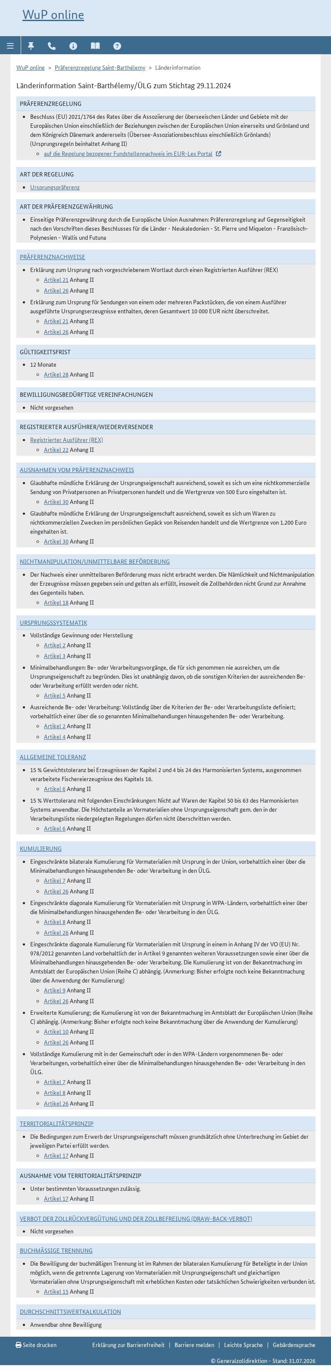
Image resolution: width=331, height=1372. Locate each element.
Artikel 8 (55, 921)
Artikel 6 (55, 788)
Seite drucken (39, 1344)
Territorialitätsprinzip (57, 1123)
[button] (10, 45)
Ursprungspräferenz (55, 186)
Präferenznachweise (52, 256)
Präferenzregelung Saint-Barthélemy (100, 67)
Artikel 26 (56, 290)
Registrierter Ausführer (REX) (66, 439)
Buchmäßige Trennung (56, 1250)
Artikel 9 (55, 990)
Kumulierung (41, 848)
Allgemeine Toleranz (53, 756)
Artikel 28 (56, 374)
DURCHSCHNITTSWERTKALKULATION (70, 1311)
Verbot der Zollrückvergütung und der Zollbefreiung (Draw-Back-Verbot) (136, 1218)
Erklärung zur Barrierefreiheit (128, 1344)
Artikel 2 (55, 644)
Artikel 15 (56, 1291)
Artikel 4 (55, 736)
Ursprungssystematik (53, 622)
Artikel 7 (55, 880)
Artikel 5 (55, 695)
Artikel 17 (56, 1155)
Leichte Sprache (243, 1344)
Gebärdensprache (294, 1344)
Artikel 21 (56, 279)
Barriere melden (194, 1344)
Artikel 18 (56, 602)
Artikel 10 (56, 1031)
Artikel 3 (55, 655)
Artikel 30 (56, 501)
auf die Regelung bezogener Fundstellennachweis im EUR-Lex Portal (128, 153)
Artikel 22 (56, 449)
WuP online (53, 14)
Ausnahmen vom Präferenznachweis (77, 469)
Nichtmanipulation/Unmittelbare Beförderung (95, 561)
